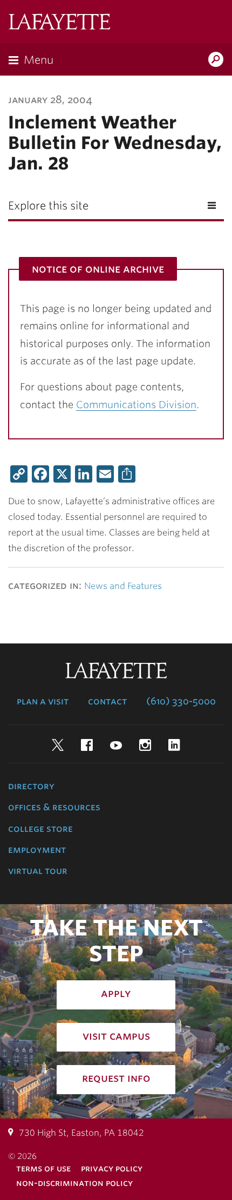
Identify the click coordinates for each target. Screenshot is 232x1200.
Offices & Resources (54, 807)
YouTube (116, 745)
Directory (31, 786)
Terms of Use (43, 1168)
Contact (107, 701)
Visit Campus (116, 1035)
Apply (116, 993)
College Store (40, 828)
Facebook (87, 745)
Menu (38, 59)
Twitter (58, 745)
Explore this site (48, 205)
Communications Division (136, 404)
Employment (37, 849)
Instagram (145, 745)
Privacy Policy (111, 1168)
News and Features (123, 586)
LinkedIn (174, 745)
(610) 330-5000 (181, 701)
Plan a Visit (43, 701)
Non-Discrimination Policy (74, 1183)
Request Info (116, 1078)
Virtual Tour (37, 870)
